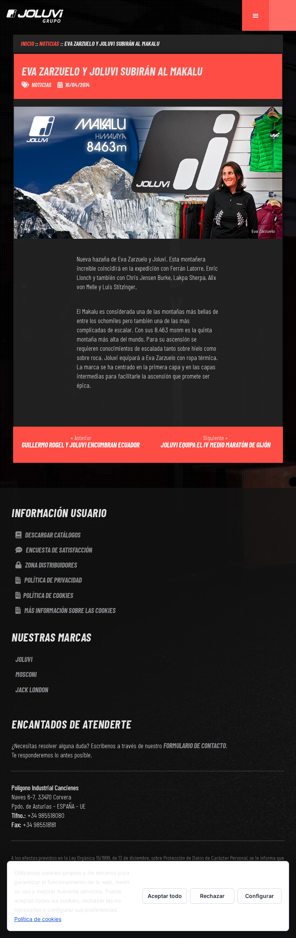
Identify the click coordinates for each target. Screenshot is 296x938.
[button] (282, 15)
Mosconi (26, 674)
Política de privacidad (52, 580)
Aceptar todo (165, 896)
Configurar (259, 896)
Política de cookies (48, 595)
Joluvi (23, 659)
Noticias (41, 84)
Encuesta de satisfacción (58, 550)
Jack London (31, 689)
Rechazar (212, 896)
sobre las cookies (70, 610)
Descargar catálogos (52, 535)
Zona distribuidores (50, 565)
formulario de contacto (194, 745)
